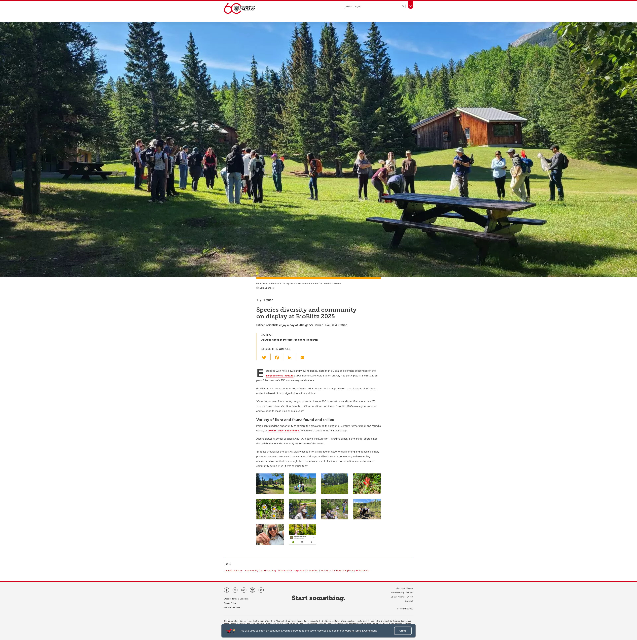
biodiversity (285, 570)
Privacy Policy (230, 603)
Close (402, 631)
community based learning (260, 570)
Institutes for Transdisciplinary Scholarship (345, 570)
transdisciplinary (233, 570)
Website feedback (232, 607)
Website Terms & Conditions (361, 631)
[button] (266, 357)
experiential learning (306, 570)
